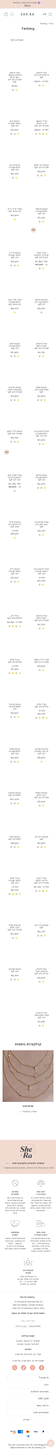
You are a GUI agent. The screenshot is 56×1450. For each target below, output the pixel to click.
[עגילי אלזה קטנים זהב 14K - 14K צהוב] (20, 673)
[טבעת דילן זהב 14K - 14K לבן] (41, 847)
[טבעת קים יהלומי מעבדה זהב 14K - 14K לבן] (15, 134)
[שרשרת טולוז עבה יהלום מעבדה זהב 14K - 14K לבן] (13, 938)
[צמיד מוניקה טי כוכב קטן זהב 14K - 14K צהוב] (43, 535)
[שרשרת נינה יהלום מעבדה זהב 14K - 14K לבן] (13, 178)
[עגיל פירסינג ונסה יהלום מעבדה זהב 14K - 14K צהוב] (43, 628)
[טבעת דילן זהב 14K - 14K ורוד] (38, 847)
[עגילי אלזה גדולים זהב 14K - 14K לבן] (43, 718)
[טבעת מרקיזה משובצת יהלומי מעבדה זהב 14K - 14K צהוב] (18, 400)
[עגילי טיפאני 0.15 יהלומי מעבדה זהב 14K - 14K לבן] (43, 134)
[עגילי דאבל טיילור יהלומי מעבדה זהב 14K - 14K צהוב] (46, 891)
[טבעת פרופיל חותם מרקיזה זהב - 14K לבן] (15, 717)
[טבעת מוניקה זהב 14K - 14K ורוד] (11, 979)
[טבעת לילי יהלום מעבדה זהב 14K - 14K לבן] (15, 442)
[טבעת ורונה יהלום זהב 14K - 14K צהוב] (18, 847)
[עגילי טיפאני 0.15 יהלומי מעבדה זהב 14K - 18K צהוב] (40, 134)
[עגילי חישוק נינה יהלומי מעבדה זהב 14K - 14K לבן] (40, 584)
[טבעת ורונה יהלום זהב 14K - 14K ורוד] (11, 847)
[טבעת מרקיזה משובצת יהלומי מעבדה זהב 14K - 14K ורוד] (11, 400)
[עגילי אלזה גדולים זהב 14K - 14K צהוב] (46, 718)
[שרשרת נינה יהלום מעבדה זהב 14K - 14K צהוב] (16, 178)
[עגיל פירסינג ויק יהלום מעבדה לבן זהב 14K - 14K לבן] (40, 444)
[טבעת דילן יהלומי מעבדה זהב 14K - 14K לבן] (15, 582)
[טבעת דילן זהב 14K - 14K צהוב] (45, 847)
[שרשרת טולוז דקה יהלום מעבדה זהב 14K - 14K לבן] (40, 805)
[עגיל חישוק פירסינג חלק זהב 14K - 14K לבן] (40, 85)
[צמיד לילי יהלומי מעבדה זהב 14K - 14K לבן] (40, 670)
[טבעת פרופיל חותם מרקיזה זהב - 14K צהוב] (18, 717)
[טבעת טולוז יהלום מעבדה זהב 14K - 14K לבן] (15, 762)
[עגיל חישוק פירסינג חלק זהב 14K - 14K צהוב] (43, 85)
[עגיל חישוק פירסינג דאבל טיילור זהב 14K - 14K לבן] (40, 982)
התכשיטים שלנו (41, 1412)
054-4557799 (28, 1320)
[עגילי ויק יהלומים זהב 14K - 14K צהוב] (20, 626)
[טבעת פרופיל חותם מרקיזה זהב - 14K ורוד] (11, 717)
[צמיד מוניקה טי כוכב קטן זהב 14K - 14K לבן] (40, 535)
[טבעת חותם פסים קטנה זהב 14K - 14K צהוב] (45, 400)
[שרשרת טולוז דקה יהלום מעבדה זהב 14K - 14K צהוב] (43, 805)
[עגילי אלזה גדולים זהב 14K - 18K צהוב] (40, 718)
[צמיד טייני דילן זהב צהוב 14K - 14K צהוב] (15, 219)
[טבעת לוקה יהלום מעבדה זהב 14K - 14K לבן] (15, 356)
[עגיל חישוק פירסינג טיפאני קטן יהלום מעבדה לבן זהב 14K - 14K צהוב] (16, 90)
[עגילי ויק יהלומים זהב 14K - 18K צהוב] (13, 626)
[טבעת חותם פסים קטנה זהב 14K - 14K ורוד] (38, 400)
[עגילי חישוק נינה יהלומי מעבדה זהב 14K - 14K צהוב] (43, 584)
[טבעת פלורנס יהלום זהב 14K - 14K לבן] (15, 803)
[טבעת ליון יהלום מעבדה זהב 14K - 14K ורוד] (38, 175)
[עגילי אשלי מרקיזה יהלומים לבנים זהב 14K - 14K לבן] (40, 268)
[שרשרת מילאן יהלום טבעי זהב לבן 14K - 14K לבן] (41, 312)
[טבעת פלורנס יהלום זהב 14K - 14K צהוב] (18, 803)
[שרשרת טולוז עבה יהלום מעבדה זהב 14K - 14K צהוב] (16, 938)
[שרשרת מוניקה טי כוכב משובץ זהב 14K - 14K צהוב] (41, 762)
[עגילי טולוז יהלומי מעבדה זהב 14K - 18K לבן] (9, 894)
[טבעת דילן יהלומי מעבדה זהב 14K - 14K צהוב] (18, 582)
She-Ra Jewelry (27, 1297)
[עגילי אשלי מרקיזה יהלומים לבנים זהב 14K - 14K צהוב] (43, 268)
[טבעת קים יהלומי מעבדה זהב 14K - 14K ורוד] (11, 134)
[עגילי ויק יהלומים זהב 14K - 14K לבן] (16, 626)
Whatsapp (21, 1326)
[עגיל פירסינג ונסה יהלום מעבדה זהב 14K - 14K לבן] (40, 628)
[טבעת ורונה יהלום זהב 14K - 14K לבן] (15, 847)
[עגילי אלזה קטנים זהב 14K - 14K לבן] (16, 673)
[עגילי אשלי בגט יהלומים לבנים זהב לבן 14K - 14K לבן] (15, 491)
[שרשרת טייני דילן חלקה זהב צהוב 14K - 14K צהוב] (15, 538)
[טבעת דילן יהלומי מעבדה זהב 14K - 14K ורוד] (11, 582)
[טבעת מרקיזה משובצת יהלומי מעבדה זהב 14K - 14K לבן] (15, 400)
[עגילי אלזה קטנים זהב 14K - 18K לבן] (9, 673)
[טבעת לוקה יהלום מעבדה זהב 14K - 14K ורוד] (11, 356)
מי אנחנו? (44, 1377)
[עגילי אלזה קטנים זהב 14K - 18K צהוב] (13, 673)
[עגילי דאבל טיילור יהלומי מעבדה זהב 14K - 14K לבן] (43, 891)
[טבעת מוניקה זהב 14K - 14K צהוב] (18, 979)
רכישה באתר (42, 1405)
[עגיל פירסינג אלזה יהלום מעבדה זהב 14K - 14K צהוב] (43, 356)
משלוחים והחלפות (40, 1391)
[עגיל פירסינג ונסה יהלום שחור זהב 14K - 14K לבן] (40, 1026)
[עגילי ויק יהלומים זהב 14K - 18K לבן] (9, 626)
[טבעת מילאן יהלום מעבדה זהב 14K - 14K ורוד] (38, 488)
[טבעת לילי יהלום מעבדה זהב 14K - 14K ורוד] (11, 442)
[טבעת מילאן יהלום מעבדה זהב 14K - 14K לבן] (41, 488)
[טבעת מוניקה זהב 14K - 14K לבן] (15, 979)
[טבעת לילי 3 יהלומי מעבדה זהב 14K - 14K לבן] (15, 265)
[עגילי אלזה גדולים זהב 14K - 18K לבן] (36, 718)
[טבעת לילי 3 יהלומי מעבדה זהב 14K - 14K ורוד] (11, 265)
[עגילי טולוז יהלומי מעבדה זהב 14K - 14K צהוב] (20, 894)
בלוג (46, 1384)
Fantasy (43, 23)
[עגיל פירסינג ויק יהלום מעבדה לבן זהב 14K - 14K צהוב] (43, 444)
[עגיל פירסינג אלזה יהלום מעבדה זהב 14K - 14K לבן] (40, 356)
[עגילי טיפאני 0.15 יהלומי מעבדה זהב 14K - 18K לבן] (36, 134)
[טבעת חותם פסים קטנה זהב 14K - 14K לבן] (41, 400)
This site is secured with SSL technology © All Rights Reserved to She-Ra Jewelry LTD (28, 1446)
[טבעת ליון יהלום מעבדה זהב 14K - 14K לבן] (41, 175)
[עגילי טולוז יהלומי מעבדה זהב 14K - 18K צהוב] (13, 894)
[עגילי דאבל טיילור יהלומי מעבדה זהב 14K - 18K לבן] (36, 891)
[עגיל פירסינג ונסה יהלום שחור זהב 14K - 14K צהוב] (43, 1026)
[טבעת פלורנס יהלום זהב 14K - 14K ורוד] (11, 803)
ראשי (51, 23)
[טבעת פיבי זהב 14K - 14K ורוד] (38, 935)
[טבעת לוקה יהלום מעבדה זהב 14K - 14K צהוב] (18, 356)
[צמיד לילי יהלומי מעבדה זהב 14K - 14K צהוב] (43, 670)
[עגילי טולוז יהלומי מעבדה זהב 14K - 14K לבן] (16, 894)
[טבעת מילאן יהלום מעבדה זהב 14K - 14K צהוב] (45, 488)
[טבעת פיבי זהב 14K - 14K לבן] (41, 935)
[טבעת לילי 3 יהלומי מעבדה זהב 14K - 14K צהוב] (18, 265)
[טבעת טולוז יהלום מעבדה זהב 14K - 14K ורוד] (11, 762)
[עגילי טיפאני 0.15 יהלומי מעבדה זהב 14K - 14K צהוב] (46, 134)
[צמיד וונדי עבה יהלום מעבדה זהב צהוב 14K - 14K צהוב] (15, 312)
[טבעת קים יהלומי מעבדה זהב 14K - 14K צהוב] (18, 134)
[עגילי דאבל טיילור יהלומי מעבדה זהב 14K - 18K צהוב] (40, 891)
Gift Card (43, 1398)
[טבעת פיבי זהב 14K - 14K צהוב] (45, 935)
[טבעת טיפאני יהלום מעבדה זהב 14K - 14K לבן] (40, 222)
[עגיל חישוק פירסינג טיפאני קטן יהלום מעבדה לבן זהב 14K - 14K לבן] (13, 90)
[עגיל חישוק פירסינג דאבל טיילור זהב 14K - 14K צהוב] (43, 982)
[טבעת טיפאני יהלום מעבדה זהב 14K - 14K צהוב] (43, 222)
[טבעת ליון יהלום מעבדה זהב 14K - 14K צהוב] (45, 175)
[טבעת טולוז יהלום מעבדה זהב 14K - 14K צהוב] (18, 762)
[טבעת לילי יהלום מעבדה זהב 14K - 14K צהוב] (18, 442)
